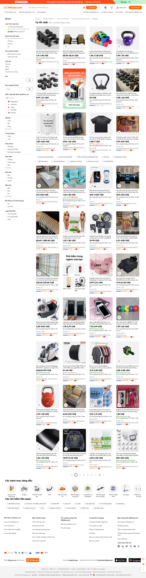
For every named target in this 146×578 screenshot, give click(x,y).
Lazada (73, 569)
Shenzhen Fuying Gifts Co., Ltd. (45, 148)
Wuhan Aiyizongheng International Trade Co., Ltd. (74, 421)
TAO (88, 569)
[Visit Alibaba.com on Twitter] (127, 546)
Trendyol (94, 569)
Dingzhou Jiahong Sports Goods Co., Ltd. (74, 147)
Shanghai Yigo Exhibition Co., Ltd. (126, 203)
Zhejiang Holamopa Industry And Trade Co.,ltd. (47, 333)
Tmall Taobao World (63, 569)
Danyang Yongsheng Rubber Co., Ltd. (100, 61)
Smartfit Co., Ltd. (121, 335)
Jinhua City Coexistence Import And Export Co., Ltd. (127, 378)
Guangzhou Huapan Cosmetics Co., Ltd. (74, 205)
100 (100, 475)
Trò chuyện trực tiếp (95, 526)
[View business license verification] (91, 575)
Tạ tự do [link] (95, 19)
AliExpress (45, 569)
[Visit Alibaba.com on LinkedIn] (123, 546)
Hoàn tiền (92, 533)
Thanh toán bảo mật (38, 522)
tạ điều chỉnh (85, 508)
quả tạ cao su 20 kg (93, 161)
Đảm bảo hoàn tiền (38, 526)
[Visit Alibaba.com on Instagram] (131, 546)
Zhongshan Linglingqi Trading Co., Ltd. (127, 289)
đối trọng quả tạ (43, 161)
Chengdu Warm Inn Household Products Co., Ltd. (127, 247)
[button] (84, 7)
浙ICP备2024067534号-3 (123, 575)
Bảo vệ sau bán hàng (38, 533)
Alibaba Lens (12, 560)
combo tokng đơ (71, 508)
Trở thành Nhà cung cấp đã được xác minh (129, 534)
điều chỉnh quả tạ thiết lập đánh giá (88, 157)
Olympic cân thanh (30, 508)
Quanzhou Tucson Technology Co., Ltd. (101, 247)
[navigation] (19, 247)
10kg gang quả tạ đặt (120, 157)
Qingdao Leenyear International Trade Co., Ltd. (74, 333)
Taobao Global (81, 569)
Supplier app (73, 560)
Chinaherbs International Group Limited (101, 466)
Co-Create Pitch (9, 526)
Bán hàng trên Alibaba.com (126, 522)
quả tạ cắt (67, 503)
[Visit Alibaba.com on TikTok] (138, 546)
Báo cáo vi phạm (94, 541)
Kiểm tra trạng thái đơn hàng (126, 529)
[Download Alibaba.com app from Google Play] (135, 560)
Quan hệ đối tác (122, 539)
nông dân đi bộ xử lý (59, 161)
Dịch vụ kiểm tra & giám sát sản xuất (43, 537)
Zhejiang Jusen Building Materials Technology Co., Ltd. (47, 466)
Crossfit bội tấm (108, 161)
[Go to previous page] (72, 475)
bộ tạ (42, 508)
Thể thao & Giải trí (48, 19)
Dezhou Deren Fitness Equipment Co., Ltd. (47, 422)
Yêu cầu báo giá (65, 528)
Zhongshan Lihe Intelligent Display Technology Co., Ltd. (47, 201)
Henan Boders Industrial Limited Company (101, 378)
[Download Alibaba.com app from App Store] (121, 560)
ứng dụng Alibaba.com (105, 560)
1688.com (53, 569)
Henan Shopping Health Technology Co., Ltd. (47, 103)
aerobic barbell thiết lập (65, 157)
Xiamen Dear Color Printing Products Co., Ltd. (101, 291)
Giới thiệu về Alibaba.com (12, 518)
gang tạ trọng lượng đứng (46, 157)
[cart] (111, 8)
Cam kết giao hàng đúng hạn (41, 529)
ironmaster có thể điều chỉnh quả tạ (36, 503)
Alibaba (37, 19)
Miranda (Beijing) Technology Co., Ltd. (47, 61)
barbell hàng (120, 503)
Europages (102, 569)
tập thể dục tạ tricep (14, 503)
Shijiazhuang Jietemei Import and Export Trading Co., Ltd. (127, 422)
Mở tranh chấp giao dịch (96, 529)
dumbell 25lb (55, 503)
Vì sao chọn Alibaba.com (11, 522)
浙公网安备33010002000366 (105, 575)
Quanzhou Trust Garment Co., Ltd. (73, 464)
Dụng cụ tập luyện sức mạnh (81, 19)
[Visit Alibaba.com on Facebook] (119, 546)
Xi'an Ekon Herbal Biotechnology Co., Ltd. (74, 247)
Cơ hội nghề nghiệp (10, 533)
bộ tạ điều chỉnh (99, 508)
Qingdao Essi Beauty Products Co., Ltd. (101, 335)
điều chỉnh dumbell (13, 508)
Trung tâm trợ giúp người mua (98, 522)
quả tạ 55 (106, 157)
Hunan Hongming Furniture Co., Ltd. (47, 289)
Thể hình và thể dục (63, 19)
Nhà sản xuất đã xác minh (68, 524)
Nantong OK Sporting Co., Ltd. (125, 106)
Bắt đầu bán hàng (123, 526)
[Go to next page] (103, 475)
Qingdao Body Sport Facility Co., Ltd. (127, 61)
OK (29, 80)
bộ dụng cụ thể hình (55, 508)
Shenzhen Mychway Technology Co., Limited (127, 466)
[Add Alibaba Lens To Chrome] (32, 560)
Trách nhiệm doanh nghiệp (12, 529)
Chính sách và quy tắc (39, 541)
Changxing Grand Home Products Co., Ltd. (127, 148)
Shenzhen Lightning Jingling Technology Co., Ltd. (101, 421)
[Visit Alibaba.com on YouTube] (134, 546)
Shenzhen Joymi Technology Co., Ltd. (100, 203)
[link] (143, 559)
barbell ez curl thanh (76, 161)
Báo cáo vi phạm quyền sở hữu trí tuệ (100, 537)
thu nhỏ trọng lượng (105, 503)
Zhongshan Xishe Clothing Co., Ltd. (100, 150)
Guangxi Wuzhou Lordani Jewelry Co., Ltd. (47, 247)
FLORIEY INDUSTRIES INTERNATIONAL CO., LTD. (101, 103)
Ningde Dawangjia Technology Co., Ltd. (47, 378)
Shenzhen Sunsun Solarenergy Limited (74, 378)
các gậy (78, 503)
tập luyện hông (90, 503)
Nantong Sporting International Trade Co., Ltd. (74, 62)
